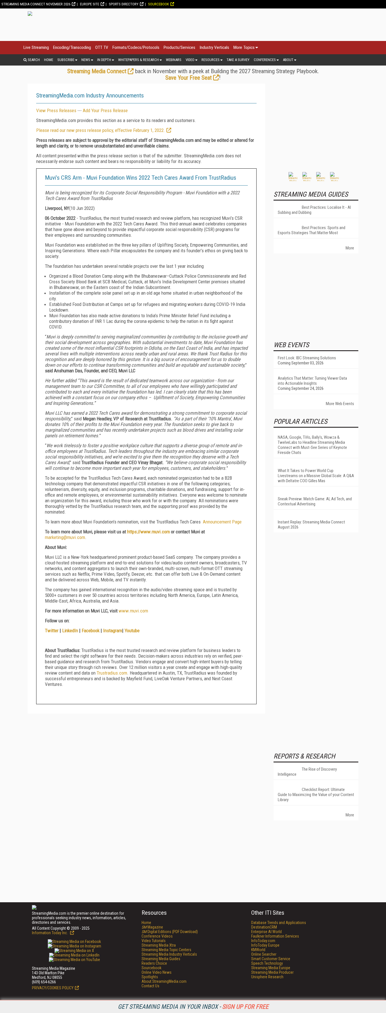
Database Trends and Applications (278, 922)
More (350, 248)
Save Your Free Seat (188, 77)
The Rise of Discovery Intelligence (307, 772)
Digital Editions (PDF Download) (170, 931)
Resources (210, 60)
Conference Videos (157, 936)
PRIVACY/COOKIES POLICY (52, 988)
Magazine (152, 927)
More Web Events (340, 403)
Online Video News (157, 972)
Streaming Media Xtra (159, 945)
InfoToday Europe (265, 945)
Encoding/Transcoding (72, 47)
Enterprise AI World (266, 931)
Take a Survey (238, 60)
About (288, 60)
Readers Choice (154, 963)
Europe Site (89, 4)
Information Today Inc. (50, 933)
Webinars (173, 60)
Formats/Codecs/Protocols (135, 47)
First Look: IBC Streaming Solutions (307, 357)
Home (48, 60)
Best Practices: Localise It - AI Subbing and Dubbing (314, 210)
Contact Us (150, 986)
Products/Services (179, 47)
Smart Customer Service (270, 959)
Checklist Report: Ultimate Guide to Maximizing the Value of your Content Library (316, 794)
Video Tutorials (154, 940)
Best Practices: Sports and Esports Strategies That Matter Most (311, 230)
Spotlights (150, 977)
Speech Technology (267, 963)
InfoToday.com (263, 940)
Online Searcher (263, 954)
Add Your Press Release (105, 110)
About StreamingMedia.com (164, 981)
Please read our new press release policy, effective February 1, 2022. (100, 130)
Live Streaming (36, 47)
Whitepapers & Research (138, 60)
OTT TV (101, 47)
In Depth (104, 60)
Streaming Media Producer (272, 972)
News (85, 60)
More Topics (244, 47)
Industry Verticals (214, 47)
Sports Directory (123, 4)
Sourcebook (158, 4)
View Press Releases (56, 110)
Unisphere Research (267, 977)
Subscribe (65, 60)
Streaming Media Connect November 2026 (35, 4)
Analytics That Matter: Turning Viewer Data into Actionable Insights (312, 381)
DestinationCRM (264, 927)
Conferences (265, 60)
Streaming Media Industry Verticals (169, 954)
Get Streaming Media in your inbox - (193, 1006)
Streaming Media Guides (161, 959)
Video (190, 60)
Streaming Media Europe (270, 968)
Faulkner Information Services (275, 936)
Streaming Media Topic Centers (166, 949)
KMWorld (258, 949)
